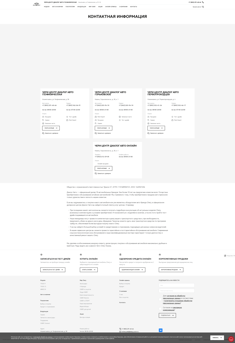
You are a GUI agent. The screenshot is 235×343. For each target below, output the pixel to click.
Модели (46, 6)
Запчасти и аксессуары (47, 317)
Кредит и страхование (47, 306)
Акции (100, 6)
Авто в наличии (57, 6)
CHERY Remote (84, 298)
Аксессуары (83, 283)
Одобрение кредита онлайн (131, 269)
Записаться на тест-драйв (51, 269)
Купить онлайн (87, 269)
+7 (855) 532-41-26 (155, 105)
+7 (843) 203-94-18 (102, 105)
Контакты (133, 6)
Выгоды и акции (85, 317)
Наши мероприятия (86, 303)
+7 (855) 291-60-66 (49, 105)
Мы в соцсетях (123, 297)
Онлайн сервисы (111, 6)
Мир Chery (92, 6)
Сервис (42, 314)
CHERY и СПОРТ (85, 301)
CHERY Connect (45, 323)
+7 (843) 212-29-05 (102, 157)
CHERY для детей (85, 309)
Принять (215, 337)
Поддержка (44, 320)
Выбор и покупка (45, 304)
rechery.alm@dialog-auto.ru (130, 331)
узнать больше (49, 128)
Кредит (121, 286)
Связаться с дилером (51, 133)
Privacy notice (230, 255)
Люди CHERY (84, 292)
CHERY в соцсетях (85, 289)
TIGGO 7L (43, 286)
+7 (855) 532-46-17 (178, 105)
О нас (121, 294)
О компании (123, 6)
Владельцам (82, 6)
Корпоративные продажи (169, 269)
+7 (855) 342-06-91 (73, 105)
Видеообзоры (84, 306)
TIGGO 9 (43, 283)
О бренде (83, 286)
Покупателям (70, 6)
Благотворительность (87, 295)
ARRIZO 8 (43, 289)
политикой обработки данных (43, 337)
